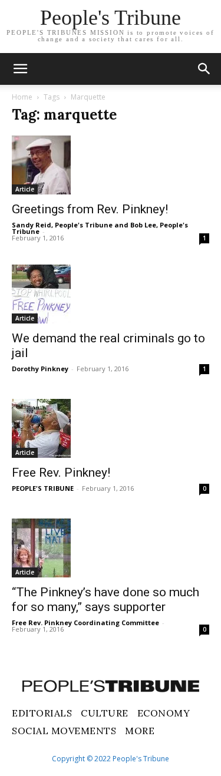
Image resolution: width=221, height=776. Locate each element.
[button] (204, 69)
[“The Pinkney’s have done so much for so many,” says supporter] (110, 548)
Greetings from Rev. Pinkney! (90, 209)
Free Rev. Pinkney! (61, 472)
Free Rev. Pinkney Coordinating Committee (85, 622)
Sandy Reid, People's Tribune (62, 224)
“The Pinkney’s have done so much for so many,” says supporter (105, 599)
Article (24, 189)
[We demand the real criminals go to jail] (110, 294)
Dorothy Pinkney (40, 368)
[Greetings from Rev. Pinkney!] (110, 165)
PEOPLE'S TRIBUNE (43, 488)
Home (22, 97)
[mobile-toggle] (20, 69)
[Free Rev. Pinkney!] (110, 428)
